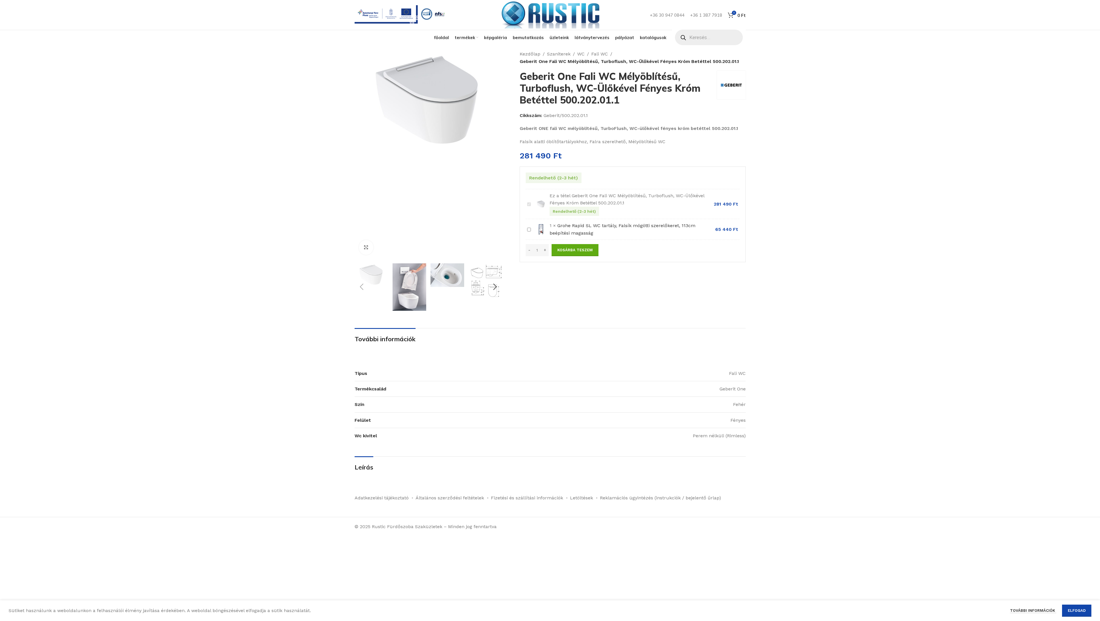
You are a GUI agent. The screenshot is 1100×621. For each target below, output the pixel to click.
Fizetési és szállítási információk (527, 498)
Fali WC (599, 54)
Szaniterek (559, 54)
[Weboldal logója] (550, 14)
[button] (362, 287)
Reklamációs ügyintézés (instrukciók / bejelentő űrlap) (660, 498)
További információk (1033, 610)
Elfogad (1077, 610)
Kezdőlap (530, 54)
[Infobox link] (401, 15)
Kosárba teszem (575, 250)
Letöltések (581, 498)
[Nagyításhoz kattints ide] (366, 247)
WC (581, 54)
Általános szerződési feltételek (450, 498)
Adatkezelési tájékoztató (382, 498)
